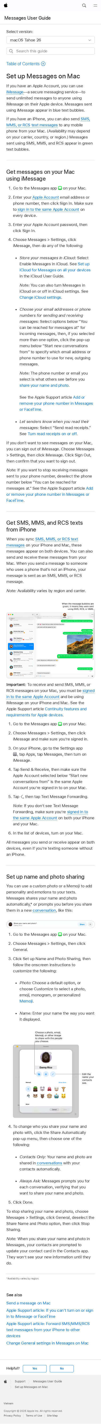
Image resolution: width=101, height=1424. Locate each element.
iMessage (14, 92)
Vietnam (8, 1403)
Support (20, 1381)
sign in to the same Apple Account (48, 209)
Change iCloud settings (40, 297)
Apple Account (45, 197)
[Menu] (95, 5)
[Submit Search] (11, 51)
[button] (84, 5)
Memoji (26, 1001)
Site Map (52, 1415)
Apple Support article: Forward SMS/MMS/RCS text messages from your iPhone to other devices (48, 1329)
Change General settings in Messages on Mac (47, 1343)
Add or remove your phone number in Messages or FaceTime (56, 403)
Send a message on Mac (28, 1303)
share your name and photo (44, 385)
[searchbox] (50, 51)
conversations (49, 1163)
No (62, 1368)
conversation (44, 910)
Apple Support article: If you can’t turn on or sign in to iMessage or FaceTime (49, 1313)
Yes (34, 1368)
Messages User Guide (27, 18)
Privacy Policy (12, 1415)
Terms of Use (34, 1415)
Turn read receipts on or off (52, 433)
